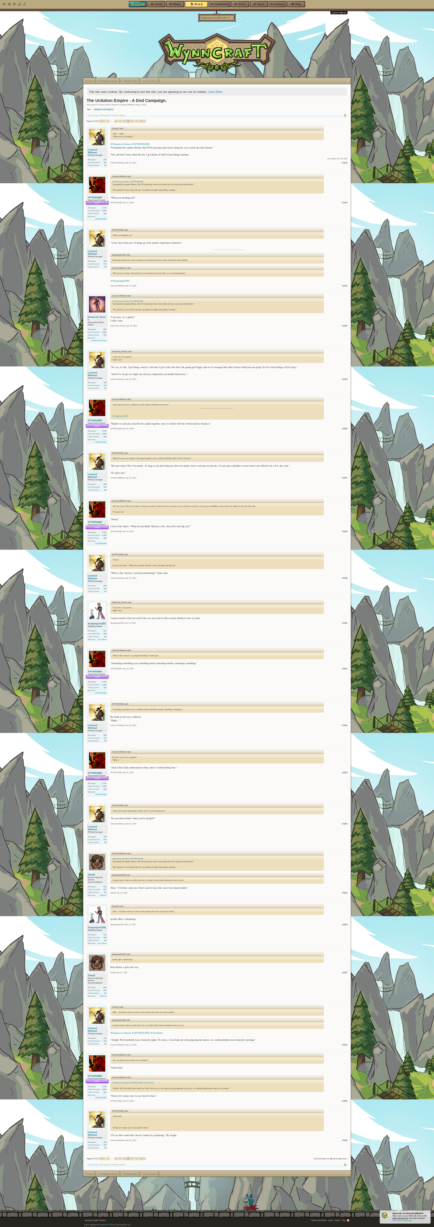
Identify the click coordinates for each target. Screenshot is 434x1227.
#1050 (344, 623)
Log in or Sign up (339, 13)
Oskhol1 (103, 895)
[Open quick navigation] (348, 81)
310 (104, 631)
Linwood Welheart (127, 105)
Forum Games (104, 105)
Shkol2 (91, 874)
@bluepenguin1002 (120, 280)
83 (105, 636)
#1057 (344, 972)
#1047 (344, 478)
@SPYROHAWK (141, 144)
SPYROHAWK (95, 197)
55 (136, 121)
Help (330, 1220)
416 (104, 887)
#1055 (344, 893)
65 (105, 165)
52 (124, 121)
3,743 (104, 208)
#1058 (344, 1045)
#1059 (344, 1101)
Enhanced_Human (97, 318)
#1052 (344, 725)
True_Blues (101, 639)
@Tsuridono (156, 1032)
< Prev (102, 121)
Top (343, 1220)
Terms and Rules (319, 1220)
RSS (348, 1220)
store (198, 4)
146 (104, 335)
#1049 (344, 578)
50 (116, 121)
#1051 (344, 669)
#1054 (344, 824)
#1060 (344, 1140)
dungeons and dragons (103, 109)
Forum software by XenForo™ (107, 1225)
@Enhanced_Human (120, 144)
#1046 (344, 429)
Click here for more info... (402, 1221)
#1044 (344, 326)
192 (104, 213)
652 (104, 329)
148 (104, 160)
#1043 (344, 286)
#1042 (344, 203)
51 (120, 121)
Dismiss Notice (428, 1212)
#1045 (344, 379)
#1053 (344, 772)
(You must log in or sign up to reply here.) (330, 1159)
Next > (142, 121)
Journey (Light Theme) (95, 1220)
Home (337, 1220)
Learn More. (215, 91)
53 (128, 121)
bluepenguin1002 (97, 623)
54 (132, 121)
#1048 (344, 531)
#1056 (344, 924)
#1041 (344, 163)
